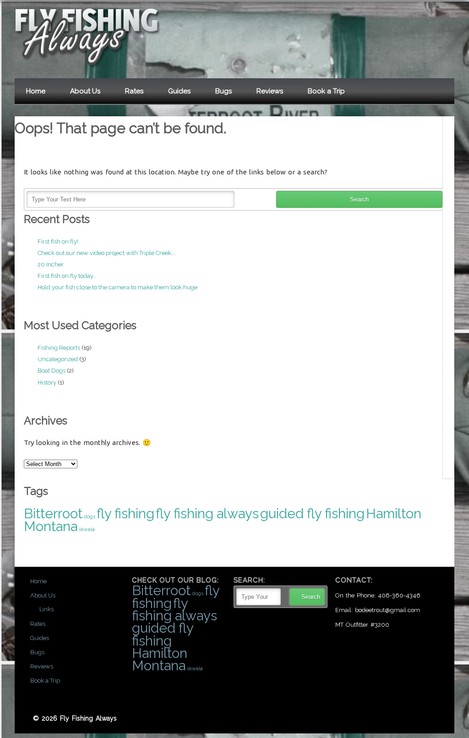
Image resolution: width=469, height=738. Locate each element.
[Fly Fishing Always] (88, 65)
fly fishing (125, 513)
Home (35, 91)
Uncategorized (58, 359)
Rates (134, 91)
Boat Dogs (51, 370)
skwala (87, 529)
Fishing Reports (59, 347)
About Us (85, 91)
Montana (50, 526)
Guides (179, 91)
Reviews (269, 91)
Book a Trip (326, 91)
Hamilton (393, 513)
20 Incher (51, 264)
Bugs (223, 91)
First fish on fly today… (67, 275)
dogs (89, 516)
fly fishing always (207, 513)
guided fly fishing (312, 513)
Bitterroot (53, 513)
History (47, 382)
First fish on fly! (58, 241)
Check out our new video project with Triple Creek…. (107, 253)
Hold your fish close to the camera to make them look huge (117, 287)
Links (46, 609)
